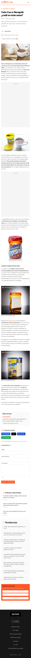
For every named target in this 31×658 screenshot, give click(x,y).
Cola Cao (16, 77)
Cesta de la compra (9, 8)
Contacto (15, 641)
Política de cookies (15, 637)
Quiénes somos (15, 626)
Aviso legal (15, 630)
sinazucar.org (12, 320)
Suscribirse (15, 598)
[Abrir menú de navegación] (28, 2)
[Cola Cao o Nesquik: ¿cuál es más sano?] (26, 47)
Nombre (3, 449)
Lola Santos (7, 31)
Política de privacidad (15, 634)
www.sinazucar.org (9, 315)
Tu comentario (4, 463)
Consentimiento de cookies (15, 648)
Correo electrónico (5, 456)
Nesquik (5, 79)
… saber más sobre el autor (10, 423)
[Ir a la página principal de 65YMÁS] (7, 2)
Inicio (2, 18)
